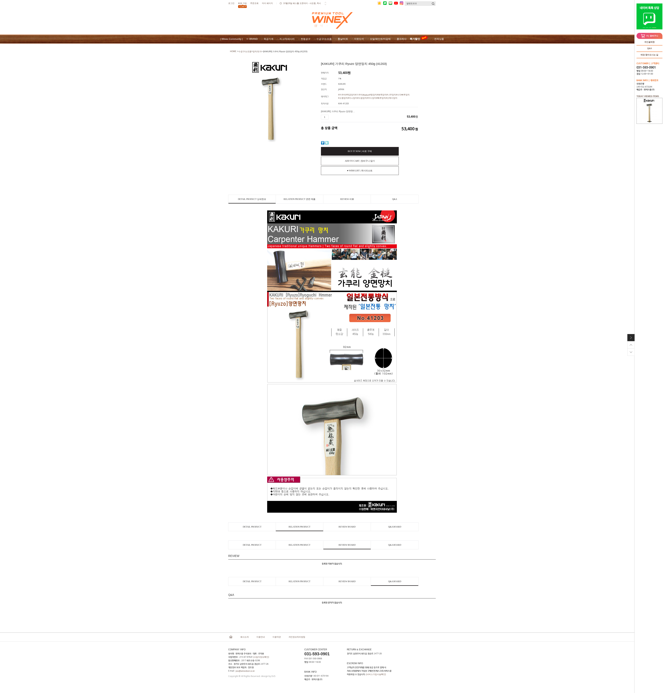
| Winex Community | (231, 39)
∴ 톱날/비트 (341, 39)
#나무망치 (391, 95)
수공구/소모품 (244, 51)
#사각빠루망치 (403, 95)
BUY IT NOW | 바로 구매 (360, 151)
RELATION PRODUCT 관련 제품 (299, 199)
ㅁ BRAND (252, 39)
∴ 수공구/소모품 (323, 39)
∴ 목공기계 (267, 39)
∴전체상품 (438, 39)
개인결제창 (649, 42)
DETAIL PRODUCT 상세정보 (252, 199)
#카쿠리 (342, 95)
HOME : (233, 51)
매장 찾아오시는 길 (649, 55)
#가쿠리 (359, 95)
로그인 (231, 3)
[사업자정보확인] (261, 657)
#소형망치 (343, 98)
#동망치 (373, 95)
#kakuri (366, 95)
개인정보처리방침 (297, 637)
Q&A (649, 48)
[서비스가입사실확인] (376, 674)
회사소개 (244, 637)
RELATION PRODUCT (299, 526)
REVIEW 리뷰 (347, 199)
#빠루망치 (381, 98)
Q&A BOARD (394, 526)
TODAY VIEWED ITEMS (648, 96)
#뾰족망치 (381, 95)
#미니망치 (352, 98)
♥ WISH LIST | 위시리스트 (359, 170)
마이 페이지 (267, 3)
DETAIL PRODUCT (252, 526)
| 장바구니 (652, 36)
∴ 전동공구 (304, 39)
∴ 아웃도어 (358, 39)
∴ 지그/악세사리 (286, 39)
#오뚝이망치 (391, 98)
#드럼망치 (362, 98)
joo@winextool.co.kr (245, 671)
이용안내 (260, 637)
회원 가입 (242, 4)
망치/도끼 (257, 51)
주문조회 (254, 3)
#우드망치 (371, 98)
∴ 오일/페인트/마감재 (379, 39)
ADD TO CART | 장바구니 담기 (360, 161)
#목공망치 (350, 95)
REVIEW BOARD (347, 526)
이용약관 (277, 637)
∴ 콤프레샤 (400, 39)
